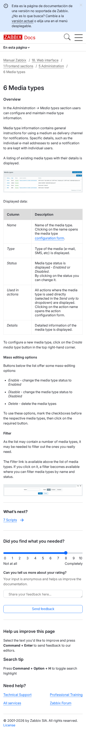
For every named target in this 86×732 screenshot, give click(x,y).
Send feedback (43, 609)
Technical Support (17, 695)
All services (12, 703)
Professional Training (66, 695)
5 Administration (51, 66)
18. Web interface (45, 60)
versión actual (22, 21)
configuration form (49, 238)
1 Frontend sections (18, 66)
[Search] (67, 38)
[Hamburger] (79, 37)
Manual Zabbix (14, 60)
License (9, 725)
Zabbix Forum (60, 703)
